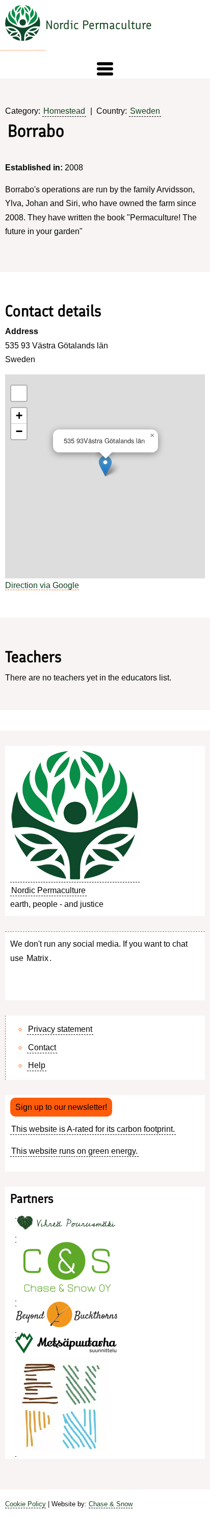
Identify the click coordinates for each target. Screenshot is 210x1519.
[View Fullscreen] (19, 393)
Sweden (145, 111)
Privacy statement (60, 1029)
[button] (105, 68)
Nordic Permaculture (98, 24)
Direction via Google (42, 585)
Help (36, 1065)
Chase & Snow (111, 1504)
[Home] (22, 25)
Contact (42, 1047)
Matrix (37, 958)
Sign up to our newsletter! (61, 1107)
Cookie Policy (25, 1504)
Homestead (64, 111)
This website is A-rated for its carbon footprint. (93, 1129)
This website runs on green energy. (74, 1151)
